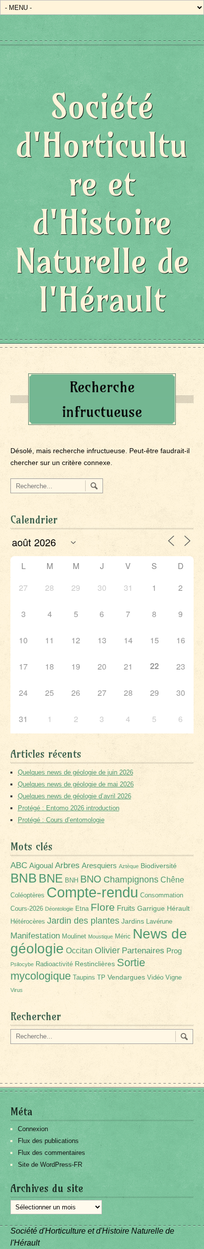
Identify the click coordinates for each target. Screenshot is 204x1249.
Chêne (172, 880)
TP (101, 977)
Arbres (67, 865)
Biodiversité (159, 866)
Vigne (173, 977)
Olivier (107, 950)
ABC (18, 865)
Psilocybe (22, 964)
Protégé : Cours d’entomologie (61, 820)
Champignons (130, 880)
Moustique (100, 936)
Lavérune (159, 921)
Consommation (161, 895)
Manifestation (35, 935)
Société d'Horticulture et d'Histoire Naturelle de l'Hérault (102, 202)
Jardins (132, 921)
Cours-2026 (26, 908)
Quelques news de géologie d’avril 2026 (74, 796)
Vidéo (155, 977)
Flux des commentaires (51, 1152)
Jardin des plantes (83, 920)
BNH (71, 880)
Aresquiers (99, 865)
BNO (91, 879)
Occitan (79, 950)
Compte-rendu (92, 892)
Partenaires (143, 950)
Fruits (126, 908)
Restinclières (95, 964)
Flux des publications (48, 1141)
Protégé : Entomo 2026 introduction (68, 808)
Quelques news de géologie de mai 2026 (76, 784)
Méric (123, 936)
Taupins (84, 977)
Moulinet (74, 936)
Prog (174, 950)
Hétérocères (27, 921)
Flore (103, 907)
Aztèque (129, 866)
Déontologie (59, 909)
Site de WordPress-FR (50, 1164)
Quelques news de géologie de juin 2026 (75, 772)
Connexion (33, 1129)
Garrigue (151, 908)
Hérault (178, 908)
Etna (82, 908)
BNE (51, 878)
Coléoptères (27, 895)
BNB (23, 878)
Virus (16, 990)
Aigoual (41, 865)
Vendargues (126, 977)
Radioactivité (54, 964)
